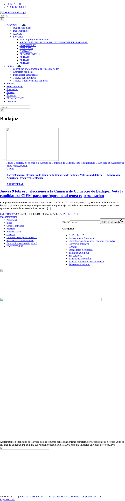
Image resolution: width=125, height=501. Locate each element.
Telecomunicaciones (79, 264)
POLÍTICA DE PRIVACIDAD (35, 496)
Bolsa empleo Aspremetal (82, 238)
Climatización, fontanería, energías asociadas (92, 241)
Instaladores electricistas (81, 249)
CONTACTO (93, 496)
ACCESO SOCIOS (17, 7)
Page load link (7, 499)
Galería (10, 168)
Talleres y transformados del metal (86, 261)
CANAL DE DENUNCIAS (69, 496)
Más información (8, 216)
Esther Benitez (7, 214)
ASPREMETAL (15, 184)
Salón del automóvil (79, 252)
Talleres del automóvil (80, 258)
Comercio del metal (79, 244)
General (73, 246)
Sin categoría (75, 255)
